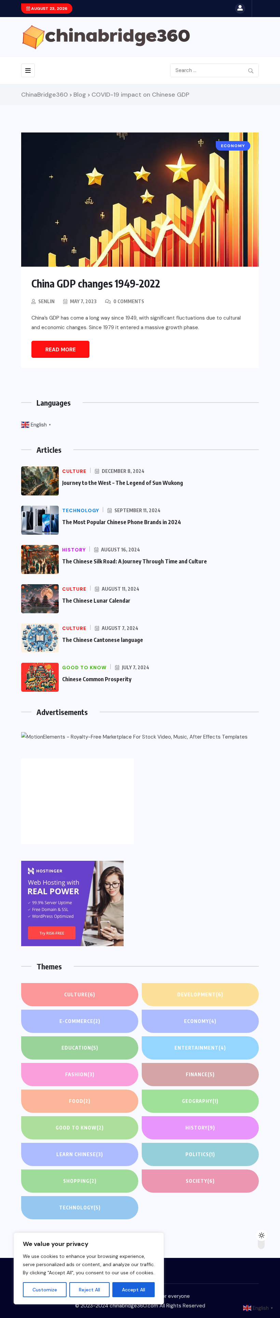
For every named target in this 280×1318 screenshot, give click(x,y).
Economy (200, 1021)
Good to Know (80, 1128)
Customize (44, 1290)
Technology (80, 1207)
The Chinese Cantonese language (102, 639)
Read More (60, 349)
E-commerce (79, 1021)
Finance (200, 1074)
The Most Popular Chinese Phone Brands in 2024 (121, 522)
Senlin (46, 301)
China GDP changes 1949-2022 (95, 283)
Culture (79, 994)
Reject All (89, 1290)
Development (200, 994)
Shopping (80, 1181)
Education (79, 1048)
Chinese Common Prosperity (96, 679)
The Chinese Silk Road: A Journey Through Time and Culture (134, 561)
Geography (200, 1101)
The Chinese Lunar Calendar (96, 600)
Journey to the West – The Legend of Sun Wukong (122, 482)
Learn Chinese (79, 1154)
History (200, 1128)
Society (200, 1181)
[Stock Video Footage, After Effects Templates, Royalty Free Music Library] (134, 737)
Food (79, 1101)
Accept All (133, 1290)
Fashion (80, 1074)
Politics (200, 1154)
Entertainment (200, 1048)
